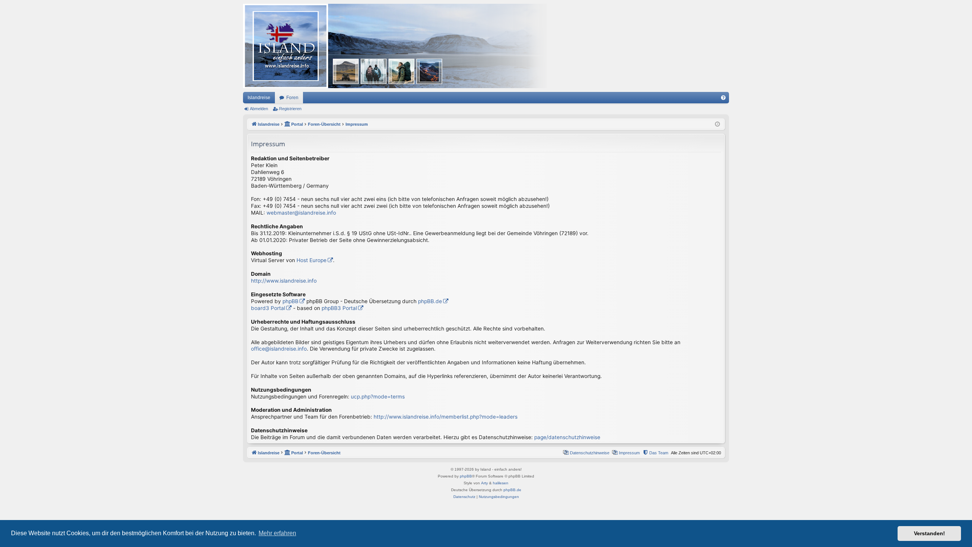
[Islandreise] (395, 46)
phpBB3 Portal (339, 308)
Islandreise (259, 97)
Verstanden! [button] (929, 533)
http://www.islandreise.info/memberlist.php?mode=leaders (446, 417)
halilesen (500, 483)
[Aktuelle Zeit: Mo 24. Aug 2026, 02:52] (717, 124)
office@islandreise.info (279, 349)
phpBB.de (430, 301)
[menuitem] (723, 97)
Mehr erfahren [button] (277, 533)
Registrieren (290, 108)
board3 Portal (268, 308)
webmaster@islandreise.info (301, 213)
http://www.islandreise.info (284, 281)
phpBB (290, 301)
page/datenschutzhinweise (567, 437)
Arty (484, 483)
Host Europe (312, 260)
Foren (292, 97)
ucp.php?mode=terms (378, 397)
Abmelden (259, 108)
